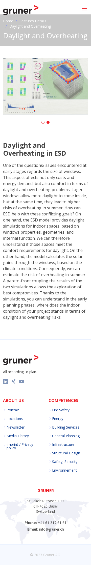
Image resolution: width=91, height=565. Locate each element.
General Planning (66, 436)
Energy (57, 418)
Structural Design (66, 453)
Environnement (64, 470)
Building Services (65, 427)
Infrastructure (63, 444)
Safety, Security (64, 461)
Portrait (13, 410)
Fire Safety (61, 410)
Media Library (18, 436)
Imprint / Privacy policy (20, 446)
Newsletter (16, 427)
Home (8, 20)
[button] (42, 122)
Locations (15, 418)
